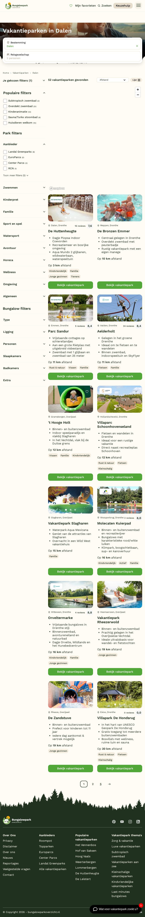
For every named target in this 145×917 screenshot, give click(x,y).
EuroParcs (16, 157)
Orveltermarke (60, 618)
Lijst (134, 80)
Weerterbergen (85, 862)
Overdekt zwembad (22, 106)
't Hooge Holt (59, 422)
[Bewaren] (87, 200)
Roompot (45, 840)
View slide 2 (70, 217)
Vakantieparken (20, 73)
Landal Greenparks (21, 151)
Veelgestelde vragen (16, 869)
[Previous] (53, 213)
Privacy (8, 840)
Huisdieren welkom (22, 122)
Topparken (46, 846)
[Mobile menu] (138, 5)
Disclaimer (10, 846)
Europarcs (46, 852)
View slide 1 (66, 217)
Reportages (11, 863)
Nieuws (8, 857)
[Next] (87, 213)
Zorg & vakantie (122, 840)
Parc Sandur (58, 331)
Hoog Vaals (82, 856)
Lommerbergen (86, 867)
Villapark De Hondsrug (116, 718)
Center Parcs (17, 162)
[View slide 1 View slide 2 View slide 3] (70, 207)
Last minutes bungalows (121, 894)
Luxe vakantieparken (126, 846)
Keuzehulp (123, 5)
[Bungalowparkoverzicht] (16, 5)
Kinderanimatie (19, 111)
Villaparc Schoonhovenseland (114, 424)
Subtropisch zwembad (23, 100)
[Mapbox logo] (57, 188)
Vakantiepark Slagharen (68, 523)
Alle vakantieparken (52, 869)
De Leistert (83, 879)
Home (6, 73)
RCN (12, 168)
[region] (95, 138)
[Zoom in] (137, 89)
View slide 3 (75, 217)
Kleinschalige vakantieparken (122, 874)
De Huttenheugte (62, 231)
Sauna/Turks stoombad (24, 117)
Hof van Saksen (85, 850)
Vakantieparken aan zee (125, 864)
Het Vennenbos (85, 845)
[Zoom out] (137, 94)
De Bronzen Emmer (113, 231)
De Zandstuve (59, 718)
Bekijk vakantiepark (70, 285)
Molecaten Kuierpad (114, 523)
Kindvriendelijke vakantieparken (122, 884)
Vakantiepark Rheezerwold (108, 620)
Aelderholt (106, 331)
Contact (8, 874)
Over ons (9, 852)
